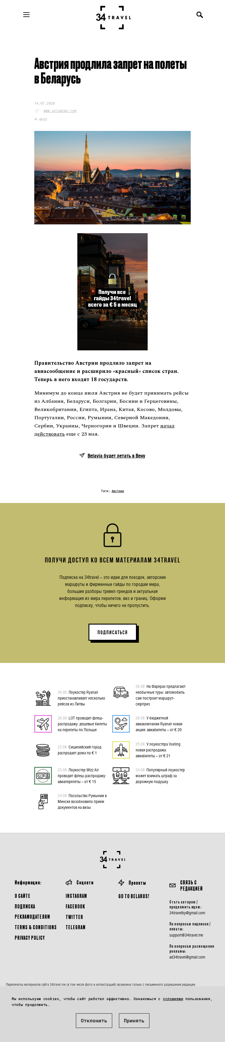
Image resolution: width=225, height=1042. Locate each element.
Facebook (75, 906)
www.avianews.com (60, 111)
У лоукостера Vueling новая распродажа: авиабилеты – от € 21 (158, 749)
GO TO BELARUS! (133, 896)
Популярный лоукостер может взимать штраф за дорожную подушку (160, 775)
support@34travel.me (186, 935)
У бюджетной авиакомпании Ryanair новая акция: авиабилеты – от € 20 (159, 723)
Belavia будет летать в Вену (116, 456)
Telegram (76, 927)
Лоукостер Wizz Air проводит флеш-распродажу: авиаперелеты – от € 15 (82, 775)
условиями (173, 998)
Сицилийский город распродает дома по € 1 (79, 749)
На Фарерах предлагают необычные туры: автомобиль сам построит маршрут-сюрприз (160, 695)
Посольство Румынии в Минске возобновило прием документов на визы (82, 801)
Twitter (74, 916)
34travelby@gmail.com (187, 912)
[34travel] (113, 17)
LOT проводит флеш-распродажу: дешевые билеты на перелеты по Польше (82, 723)
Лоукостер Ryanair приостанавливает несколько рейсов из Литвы (81, 698)
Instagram (76, 895)
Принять (134, 1020)
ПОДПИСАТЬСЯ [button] (113, 632)
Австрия (118, 491)
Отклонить (94, 1020)
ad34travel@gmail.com (187, 957)
